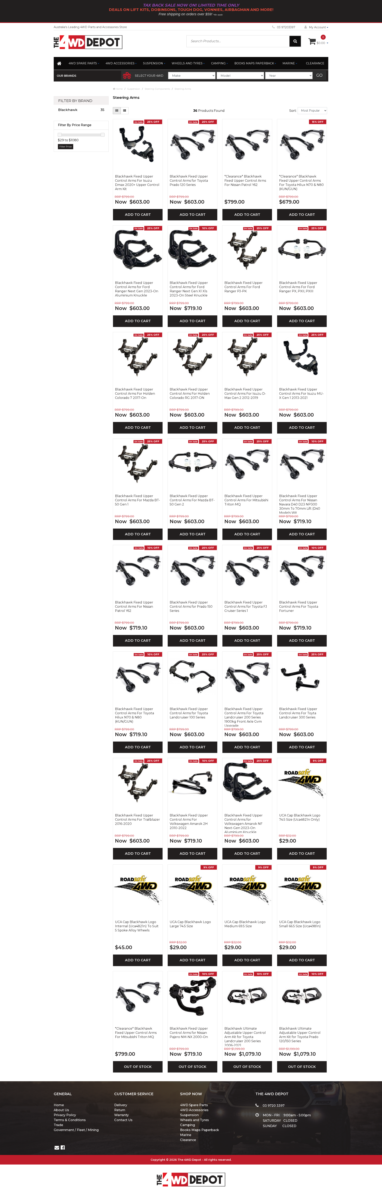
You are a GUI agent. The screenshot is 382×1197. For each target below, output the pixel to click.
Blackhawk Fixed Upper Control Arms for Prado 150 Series (191, 606)
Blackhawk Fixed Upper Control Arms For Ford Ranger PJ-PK (243, 287)
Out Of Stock (138, 1067)
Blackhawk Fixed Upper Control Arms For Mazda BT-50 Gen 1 (137, 500)
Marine (289, 63)
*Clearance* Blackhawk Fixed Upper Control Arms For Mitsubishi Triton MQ (136, 1033)
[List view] (125, 110)
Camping (218, 63)
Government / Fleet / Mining (76, 1130)
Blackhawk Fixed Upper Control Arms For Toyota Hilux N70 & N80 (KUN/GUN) (134, 715)
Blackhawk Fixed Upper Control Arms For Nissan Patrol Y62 (134, 606)
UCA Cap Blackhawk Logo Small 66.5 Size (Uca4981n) (300, 924)
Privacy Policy (65, 1115)
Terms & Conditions (70, 1120)
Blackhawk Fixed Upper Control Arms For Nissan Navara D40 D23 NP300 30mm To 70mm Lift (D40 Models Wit (299, 504)
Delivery (120, 1105)
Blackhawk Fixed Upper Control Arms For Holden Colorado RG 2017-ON (190, 394)
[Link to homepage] (59, 64)
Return (119, 1110)
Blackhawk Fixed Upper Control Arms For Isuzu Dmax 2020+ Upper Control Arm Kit (137, 183)
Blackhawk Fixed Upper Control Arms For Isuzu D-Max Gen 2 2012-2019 (245, 394)
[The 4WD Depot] (191, 1174)
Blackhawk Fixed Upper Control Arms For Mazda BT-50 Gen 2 (192, 500)
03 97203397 (286, 27)
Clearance (315, 63)
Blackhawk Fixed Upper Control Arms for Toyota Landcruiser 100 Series (189, 713)
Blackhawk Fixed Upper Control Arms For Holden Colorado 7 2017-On (135, 394)
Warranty (121, 1115)
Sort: (293, 111)
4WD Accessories (120, 63)
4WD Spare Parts (83, 63)
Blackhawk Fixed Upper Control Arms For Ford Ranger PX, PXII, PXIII (298, 287)
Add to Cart (138, 215)
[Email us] (57, 1148)
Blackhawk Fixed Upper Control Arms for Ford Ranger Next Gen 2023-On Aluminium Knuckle (136, 289)
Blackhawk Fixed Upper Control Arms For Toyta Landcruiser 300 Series (298, 713)
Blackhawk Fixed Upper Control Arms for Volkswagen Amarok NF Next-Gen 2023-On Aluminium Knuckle (243, 823)
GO (319, 75)
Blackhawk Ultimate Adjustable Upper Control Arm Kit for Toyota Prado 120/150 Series (300, 1035)
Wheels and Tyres (187, 63)
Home (59, 1105)
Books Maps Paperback (254, 63)
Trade (58, 1125)
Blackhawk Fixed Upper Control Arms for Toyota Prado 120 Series (189, 181)
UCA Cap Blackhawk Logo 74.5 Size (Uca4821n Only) (299, 817)
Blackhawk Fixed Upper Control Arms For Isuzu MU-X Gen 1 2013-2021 (301, 394)
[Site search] (295, 41)
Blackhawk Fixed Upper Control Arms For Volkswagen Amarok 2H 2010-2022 (189, 821)
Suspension (153, 63)
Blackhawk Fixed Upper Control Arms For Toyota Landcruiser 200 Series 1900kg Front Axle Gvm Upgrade (243, 717)
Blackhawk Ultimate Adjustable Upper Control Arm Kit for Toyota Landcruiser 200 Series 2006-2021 (245, 1036)
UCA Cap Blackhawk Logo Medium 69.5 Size (245, 924)
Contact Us (123, 1120)
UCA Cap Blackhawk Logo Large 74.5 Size (190, 924)
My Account (317, 27)
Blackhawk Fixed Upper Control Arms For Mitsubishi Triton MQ (246, 500)
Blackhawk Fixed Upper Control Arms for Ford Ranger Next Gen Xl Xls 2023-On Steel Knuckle (189, 289)
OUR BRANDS (66, 76)
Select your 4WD (149, 76)
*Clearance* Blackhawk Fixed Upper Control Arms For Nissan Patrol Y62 (245, 181)
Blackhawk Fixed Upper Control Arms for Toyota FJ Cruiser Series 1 (245, 606)
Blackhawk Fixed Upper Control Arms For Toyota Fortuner (298, 606)
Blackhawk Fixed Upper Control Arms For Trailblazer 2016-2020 (137, 819)
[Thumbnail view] (117, 110)
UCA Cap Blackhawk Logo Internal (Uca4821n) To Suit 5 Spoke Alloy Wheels (137, 926)
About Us (61, 1110)
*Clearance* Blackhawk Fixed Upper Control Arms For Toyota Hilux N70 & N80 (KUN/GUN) (301, 183)
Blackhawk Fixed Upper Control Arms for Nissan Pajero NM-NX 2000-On (189, 1033)
